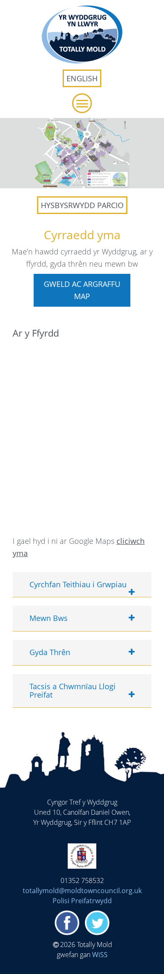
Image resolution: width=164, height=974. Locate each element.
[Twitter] (97, 924)
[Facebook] (67, 924)
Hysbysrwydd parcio (82, 205)
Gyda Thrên (49, 652)
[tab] (82, 585)
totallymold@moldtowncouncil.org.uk (82, 890)
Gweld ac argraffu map (82, 290)
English (82, 78)
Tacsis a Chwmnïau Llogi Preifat (72, 690)
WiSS (100, 954)
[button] (82, 103)
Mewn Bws (48, 618)
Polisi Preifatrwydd (82, 900)
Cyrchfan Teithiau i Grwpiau (78, 585)
